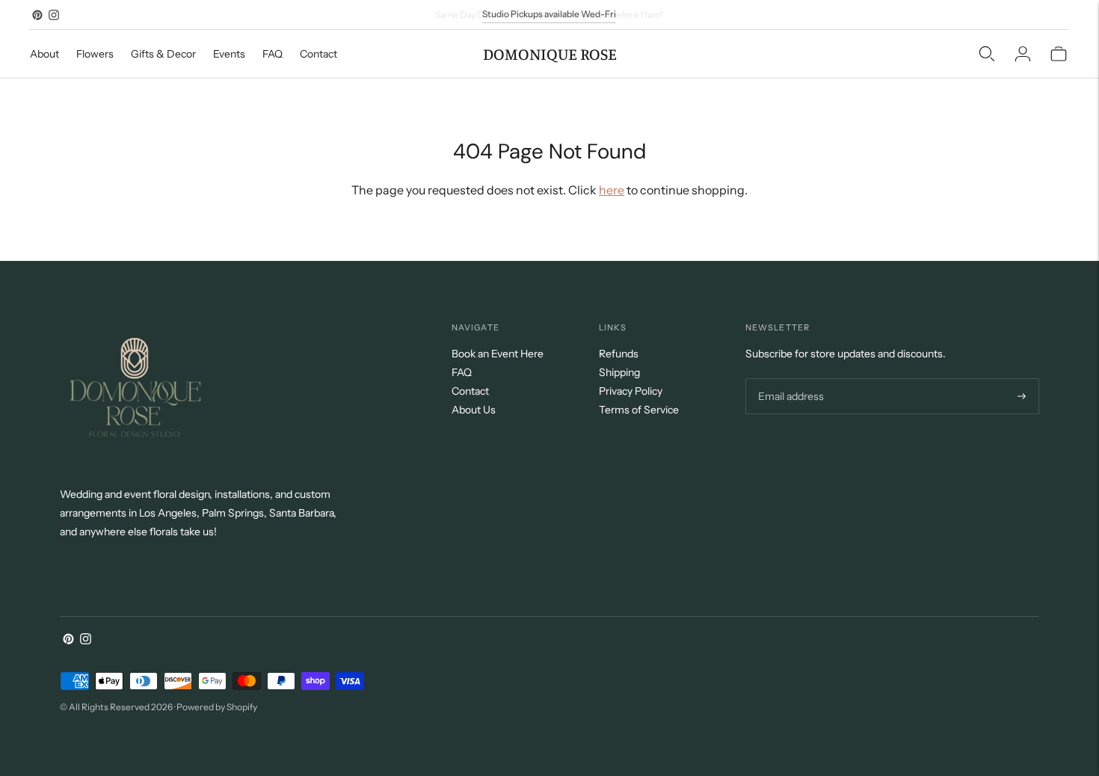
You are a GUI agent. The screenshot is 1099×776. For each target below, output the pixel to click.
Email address (789, 378)
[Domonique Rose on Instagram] (54, 15)
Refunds (618, 353)
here (611, 189)
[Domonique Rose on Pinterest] (37, 15)
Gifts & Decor (163, 54)
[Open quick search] (986, 53)
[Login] (1022, 53)
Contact (318, 54)
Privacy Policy (630, 391)
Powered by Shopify (216, 706)
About (44, 54)
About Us (474, 409)
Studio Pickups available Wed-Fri (549, 13)
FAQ (272, 54)
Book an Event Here (498, 353)
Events (229, 54)
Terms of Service (639, 409)
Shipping (619, 372)
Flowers (95, 54)
